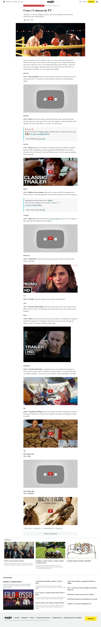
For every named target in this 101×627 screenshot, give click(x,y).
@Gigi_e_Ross (43, 132)
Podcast (15, 1)
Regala (84, 1)
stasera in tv (59, 528)
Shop (80, 1)
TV (46, 5)
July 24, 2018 (41, 210)
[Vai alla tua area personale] (97, 1)
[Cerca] (18, 1)
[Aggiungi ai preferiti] (32, 20)
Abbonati (91, 1)
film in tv (30, 528)
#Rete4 (50, 200)
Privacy (32, 618)
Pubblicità (24, 618)
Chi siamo (17, 618)
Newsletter (9, 1)
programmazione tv (48, 528)
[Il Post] (50, 1)
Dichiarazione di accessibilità (73, 618)
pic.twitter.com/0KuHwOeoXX (40, 134)
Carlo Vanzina (55, 219)
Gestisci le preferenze (43, 618)
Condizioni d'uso (57, 618)
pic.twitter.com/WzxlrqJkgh (33, 205)
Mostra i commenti (50, 534)
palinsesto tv (38, 528)
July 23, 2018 (41, 139)
